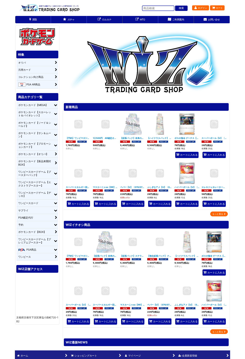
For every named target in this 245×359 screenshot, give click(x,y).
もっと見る (217, 214)
